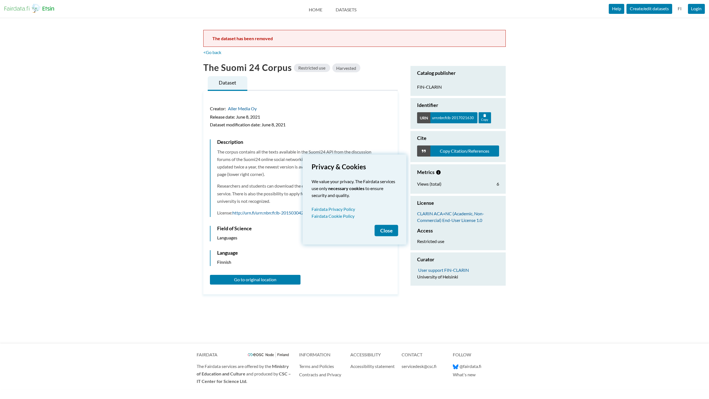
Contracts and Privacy (320, 374)
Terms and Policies (316, 366)
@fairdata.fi (470, 366)
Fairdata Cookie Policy (333, 216)
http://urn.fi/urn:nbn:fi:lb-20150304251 (270, 212)
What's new (464, 374)
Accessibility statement (372, 366)
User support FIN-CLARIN (443, 270)
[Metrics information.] (438, 172)
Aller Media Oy (242, 108)
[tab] (227, 83)
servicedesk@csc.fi (419, 366)
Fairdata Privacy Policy (333, 209)
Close (386, 231)
